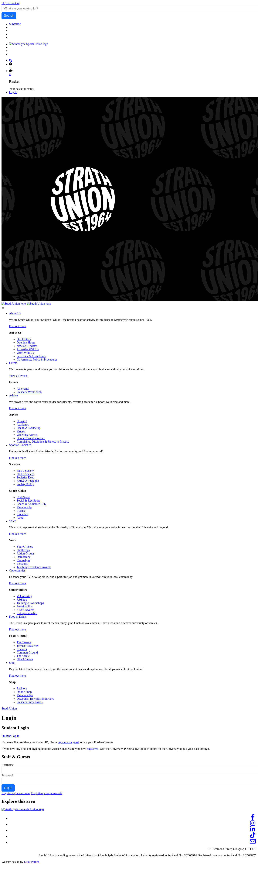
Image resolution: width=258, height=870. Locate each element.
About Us (15, 313)
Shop (12, 662)
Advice (13, 395)
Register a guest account (16, 793)
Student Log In (10, 735)
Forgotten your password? (46, 793)
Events (13, 362)
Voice (12, 521)
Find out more (17, 326)
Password (7, 775)
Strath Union (9, 708)
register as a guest (68, 742)
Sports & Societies (20, 445)
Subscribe (15, 24)
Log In (13, 92)
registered (92, 748)
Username (8, 764)
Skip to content (10, 3)
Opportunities (17, 570)
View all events (18, 375)
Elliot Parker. (31, 861)
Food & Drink (17, 616)
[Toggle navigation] (3, 308)
